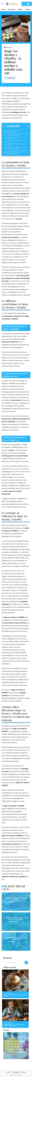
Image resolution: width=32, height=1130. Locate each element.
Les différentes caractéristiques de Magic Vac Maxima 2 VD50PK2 (16, 134)
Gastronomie (11, 78)
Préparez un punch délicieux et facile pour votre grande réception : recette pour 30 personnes (14, 1046)
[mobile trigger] (3, 4)
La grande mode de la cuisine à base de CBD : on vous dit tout (16, 918)
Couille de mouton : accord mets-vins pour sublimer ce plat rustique (14, 1025)
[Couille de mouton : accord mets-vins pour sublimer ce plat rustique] (15, 1010)
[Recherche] (24, 4)
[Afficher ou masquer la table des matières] (24, 126)
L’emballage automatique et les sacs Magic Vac (16, 144)
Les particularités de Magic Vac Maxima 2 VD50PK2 (14, 131)
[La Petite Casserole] (11, 4)
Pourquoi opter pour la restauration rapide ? (16, 898)
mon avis (19, 219)
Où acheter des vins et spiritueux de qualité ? (16, 938)
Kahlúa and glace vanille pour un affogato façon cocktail (15, 995)
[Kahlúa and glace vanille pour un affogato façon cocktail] (15, 980)
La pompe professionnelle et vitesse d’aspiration (16, 137)
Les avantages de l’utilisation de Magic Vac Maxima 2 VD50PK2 (16, 147)
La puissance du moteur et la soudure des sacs (17, 141)
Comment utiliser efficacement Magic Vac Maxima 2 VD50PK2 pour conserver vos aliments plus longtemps (16, 152)
